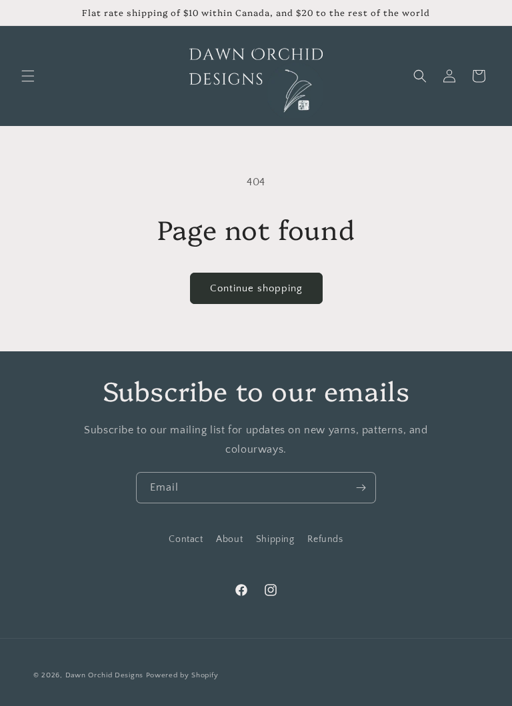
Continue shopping (256, 288)
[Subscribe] (360, 487)
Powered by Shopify (182, 675)
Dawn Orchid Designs (104, 675)
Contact (186, 539)
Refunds (325, 539)
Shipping (275, 539)
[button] (28, 76)
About (229, 539)
